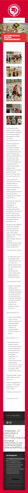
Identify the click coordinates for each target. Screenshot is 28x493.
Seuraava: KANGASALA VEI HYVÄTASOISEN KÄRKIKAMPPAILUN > (15, 445)
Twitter (10, 422)
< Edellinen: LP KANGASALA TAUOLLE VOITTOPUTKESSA (14, 434)
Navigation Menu (14, 20)
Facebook (7, 422)
